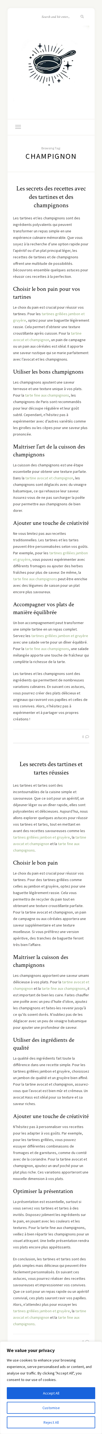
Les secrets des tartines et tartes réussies (51, 768)
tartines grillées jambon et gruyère (59, 635)
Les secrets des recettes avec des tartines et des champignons (51, 196)
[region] (51, 1387)
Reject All (51, 1422)
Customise (51, 1407)
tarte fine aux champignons (47, 395)
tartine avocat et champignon (49, 478)
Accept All (51, 1393)
